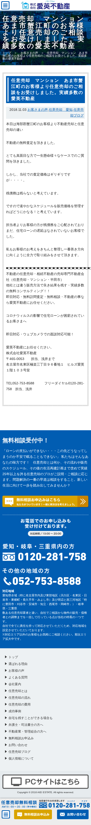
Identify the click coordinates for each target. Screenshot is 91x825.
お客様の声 (16, 670)
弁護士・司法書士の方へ (25, 724)
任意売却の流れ (19, 697)
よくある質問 (17, 677)
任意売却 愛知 (61, 110)
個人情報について (21, 758)
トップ (6, 53)
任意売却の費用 (19, 704)
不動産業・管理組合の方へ (27, 731)
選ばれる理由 (17, 663)
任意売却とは (17, 690)
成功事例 (14, 711)
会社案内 (14, 684)
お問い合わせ (17, 745)
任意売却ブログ (19, 751)
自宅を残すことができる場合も (30, 717)
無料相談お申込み (21, 738)
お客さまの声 (29, 53)
